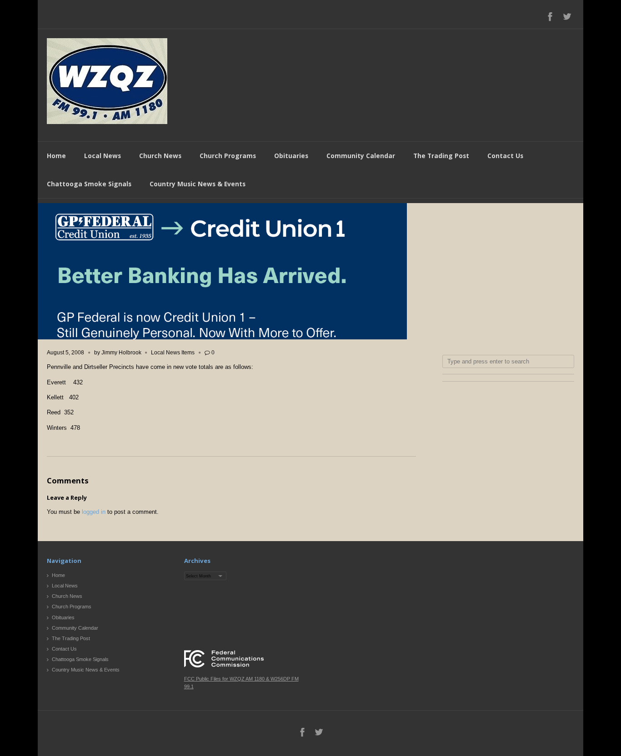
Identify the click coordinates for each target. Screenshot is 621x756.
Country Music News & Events (197, 183)
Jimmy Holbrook (121, 352)
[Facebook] (550, 16)
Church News (160, 155)
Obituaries (291, 155)
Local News (102, 155)
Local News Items (173, 352)
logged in (93, 511)
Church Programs (228, 155)
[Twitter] (567, 16)
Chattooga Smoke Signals (89, 183)
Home (56, 155)
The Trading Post (441, 155)
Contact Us (505, 155)
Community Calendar (360, 155)
